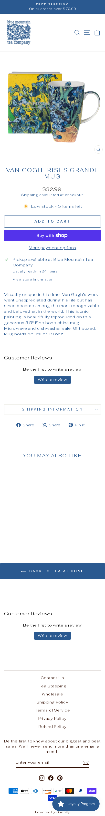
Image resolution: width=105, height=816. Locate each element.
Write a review (52, 379)
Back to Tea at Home (56, 571)
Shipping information (52, 409)
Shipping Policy (52, 702)
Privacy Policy (52, 718)
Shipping (29, 195)
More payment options (52, 247)
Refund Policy (53, 726)
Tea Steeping (52, 686)
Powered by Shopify (52, 812)
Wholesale (52, 694)
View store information (33, 279)
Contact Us (52, 677)
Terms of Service (52, 710)
